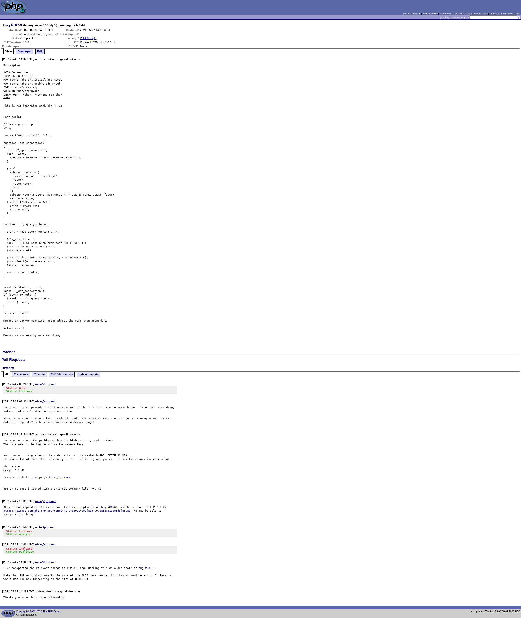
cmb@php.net (45, 527)
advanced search (463, 13)
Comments (21, 374)
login (518, 13)
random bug (507, 13)
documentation (430, 13)
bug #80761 (109, 507)
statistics (494, 13)
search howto (481, 13)
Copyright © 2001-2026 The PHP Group (38, 611)
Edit (40, 51)
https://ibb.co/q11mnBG (52, 477)
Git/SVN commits (62, 374)
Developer (25, 51)
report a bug (446, 13)
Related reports (89, 374)
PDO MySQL (88, 38)
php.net (407, 13)
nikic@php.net (45, 384)
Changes (39, 374)
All (6, 374)
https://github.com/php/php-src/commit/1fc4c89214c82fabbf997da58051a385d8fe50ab (66, 510)
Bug (6, 25)
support (417, 13)
